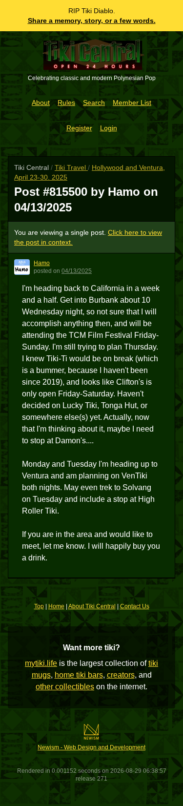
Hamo (42, 263)
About (41, 102)
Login (108, 128)
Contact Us (134, 606)
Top (39, 606)
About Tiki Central (92, 606)
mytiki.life (41, 663)
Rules (66, 102)
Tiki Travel (71, 167)
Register (79, 128)
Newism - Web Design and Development (91, 747)
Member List (132, 102)
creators (121, 675)
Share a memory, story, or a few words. (92, 20)
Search (94, 102)
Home (56, 606)
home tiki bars (79, 675)
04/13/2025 (76, 271)
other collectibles (65, 686)
